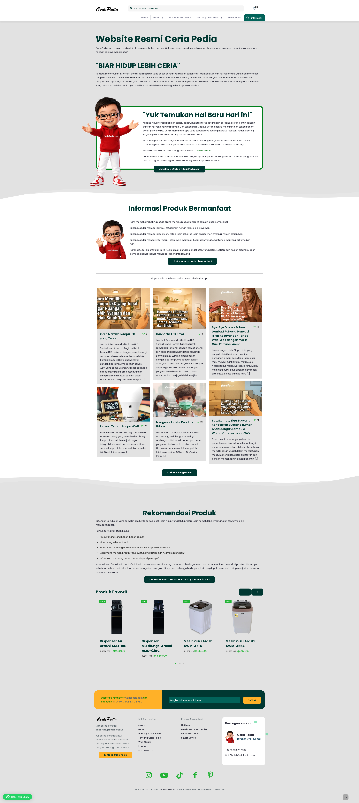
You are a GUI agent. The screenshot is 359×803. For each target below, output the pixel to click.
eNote (141, 725)
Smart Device (188, 737)
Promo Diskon (145, 750)
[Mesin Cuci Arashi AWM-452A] (242, 617)
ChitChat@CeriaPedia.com (240, 755)
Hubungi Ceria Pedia (149, 733)
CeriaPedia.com (202, 150)
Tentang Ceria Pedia (149, 737)
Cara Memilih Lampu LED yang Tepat (123, 321)
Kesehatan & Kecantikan (194, 729)
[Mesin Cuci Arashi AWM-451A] (200, 617)
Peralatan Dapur (190, 733)
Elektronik (186, 725)
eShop (141, 729)
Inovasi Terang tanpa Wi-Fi (123, 414)
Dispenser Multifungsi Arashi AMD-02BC (157, 646)
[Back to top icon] (345, 797)
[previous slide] (245, 592)
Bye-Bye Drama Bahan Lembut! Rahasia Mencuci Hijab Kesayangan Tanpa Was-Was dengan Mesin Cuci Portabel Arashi (235, 311)
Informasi (143, 746)
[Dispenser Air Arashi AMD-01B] (116, 617)
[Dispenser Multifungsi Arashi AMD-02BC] (158, 617)
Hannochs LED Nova (179, 321)
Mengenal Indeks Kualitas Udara (179, 410)
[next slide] (257, 592)
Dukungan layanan (238, 723)
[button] (17, 797)
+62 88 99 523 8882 (235, 750)
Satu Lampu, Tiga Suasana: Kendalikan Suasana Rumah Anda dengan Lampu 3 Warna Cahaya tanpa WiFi (233, 404)
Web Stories (144, 742)
